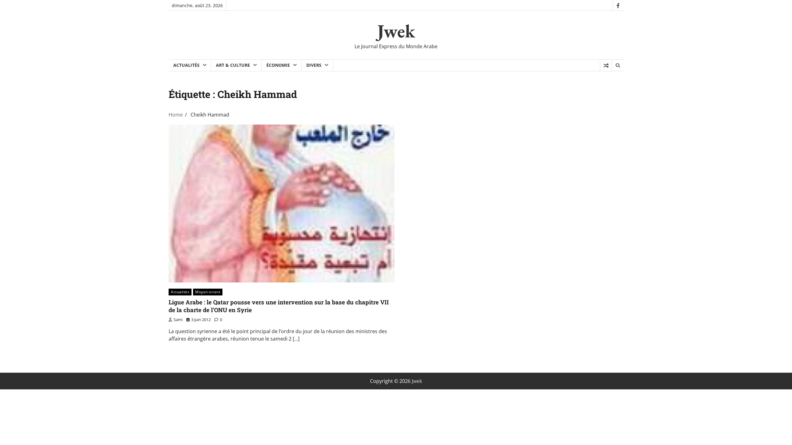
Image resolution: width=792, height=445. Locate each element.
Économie (278, 65)
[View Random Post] (606, 65)
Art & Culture (233, 65)
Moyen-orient (207, 292)
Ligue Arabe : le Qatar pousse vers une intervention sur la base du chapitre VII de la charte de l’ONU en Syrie (279, 306)
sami (178, 319)
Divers (313, 65)
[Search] (617, 65)
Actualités (186, 65)
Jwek (396, 31)
